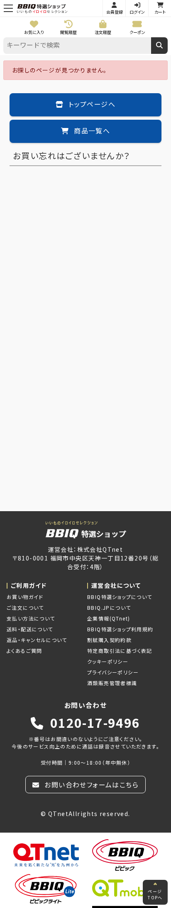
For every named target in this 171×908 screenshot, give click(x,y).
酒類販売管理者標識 (112, 682)
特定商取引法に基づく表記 (119, 650)
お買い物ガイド (25, 596)
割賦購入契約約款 (109, 639)
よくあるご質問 (24, 650)
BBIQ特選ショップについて (119, 596)
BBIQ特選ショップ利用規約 (120, 629)
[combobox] (77, 45)
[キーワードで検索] (159, 45)
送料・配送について (30, 629)
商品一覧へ (91, 131)
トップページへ (90, 104)
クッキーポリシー (107, 661)
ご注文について (25, 607)
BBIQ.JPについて (109, 607)
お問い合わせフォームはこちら (90, 785)
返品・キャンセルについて (37, 639)
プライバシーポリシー (113, 672)
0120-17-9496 (93, 722)
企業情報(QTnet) (108, 618)
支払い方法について (31, 618)
